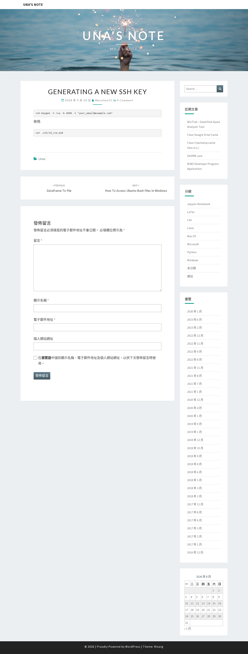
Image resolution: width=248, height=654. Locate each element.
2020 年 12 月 (195, 400)
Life (189, 220)
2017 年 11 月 (195, 504)
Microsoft (193, 244)
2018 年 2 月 (194, 496)
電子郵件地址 (44, 320)
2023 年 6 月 (194, 319)
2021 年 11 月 (195, 368)
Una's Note (33, 4)
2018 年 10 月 (195, 448)
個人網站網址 (43, 339)
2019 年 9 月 (194, 424)
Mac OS (191, 236)
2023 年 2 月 (194, 327)
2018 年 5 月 (194, 480)
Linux (41, 159)
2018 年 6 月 (194, 472)
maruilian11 (103, 100)
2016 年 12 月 (195, 552)
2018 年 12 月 (195, 440)
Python (191, 252)
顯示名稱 (41, 300)
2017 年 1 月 (194, 544)
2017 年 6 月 (194, 520)
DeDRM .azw (194, 156)
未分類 (191, 268)
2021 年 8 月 (194, 376)
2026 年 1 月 (194, 311)
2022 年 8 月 (194, 359)
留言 (38, 240)
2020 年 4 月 (194, 408)
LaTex (190, 212)
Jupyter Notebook (198, 204)
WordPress (132, 646)
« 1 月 (187, 628)
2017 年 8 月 (194, 512)
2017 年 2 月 (194, 536)
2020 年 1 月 (194, 416)
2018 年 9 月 (194, 456)
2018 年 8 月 (194, 464)
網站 (190, 276)
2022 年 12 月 (195, 335)
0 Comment (125, 100)
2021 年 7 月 (194, 384)
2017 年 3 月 (194, 528)
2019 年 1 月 (194, 432)
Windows (192, 260)
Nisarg (158, 646)
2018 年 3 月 (194, 488)
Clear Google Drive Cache (202, 135)
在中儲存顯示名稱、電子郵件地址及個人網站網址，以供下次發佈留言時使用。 (97, 361)
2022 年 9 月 (194, 351)
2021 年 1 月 (194, 392)
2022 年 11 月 (195, 343)
